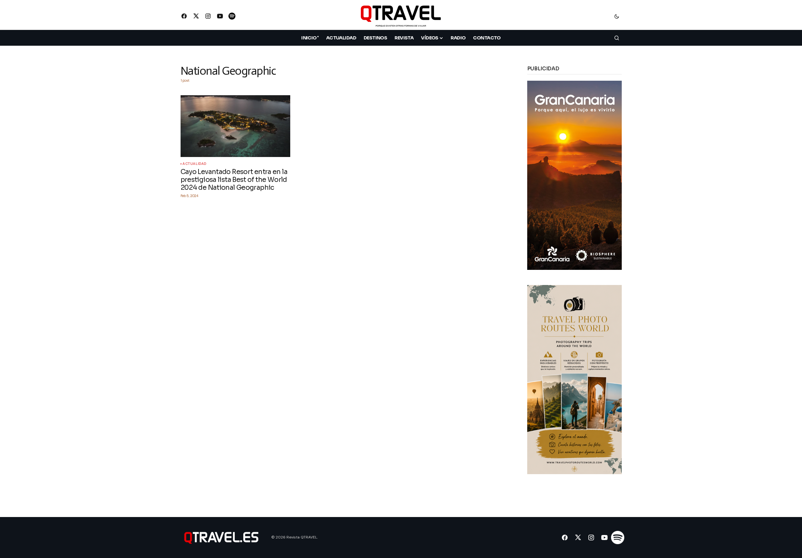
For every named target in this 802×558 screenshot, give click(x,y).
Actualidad (194, 164)
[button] (617, 16)
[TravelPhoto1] (574, 379)
